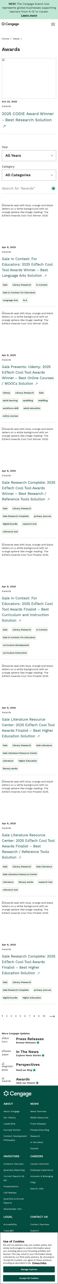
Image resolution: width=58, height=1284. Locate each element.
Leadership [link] (9, 1123)
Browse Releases (26, 1042)
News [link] (16, 38)
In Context (41, 285)
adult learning (10, 400)
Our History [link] (10, 1117)
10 (44, 1016)
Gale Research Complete (16, 516)
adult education (32, 408)
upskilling (28, 400)
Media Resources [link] (39, 1117)
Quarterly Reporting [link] (14, 1170)
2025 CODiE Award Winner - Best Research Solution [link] (28, 116)
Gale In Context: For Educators (19, 292)
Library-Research (22, 285)
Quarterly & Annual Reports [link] (14, 1201)
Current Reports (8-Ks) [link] (14, 1178)
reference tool (10, 531)
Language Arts (10, 300)
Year (5, 147)
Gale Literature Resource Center (20, 753)
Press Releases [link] (38, 1123)
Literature (8, 761)
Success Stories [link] (12, 1130)
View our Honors (25, 1083)
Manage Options (29, 1269)
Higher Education (28, 761)
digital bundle (10, 524)
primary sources (42, 516)
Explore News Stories (28, 1055)
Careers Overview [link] (39, 1164)
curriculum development (16, 645)
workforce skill (10, 408)
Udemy (6, 393)
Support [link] (35, 1230)
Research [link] (35, 1136)
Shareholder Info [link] (12, 1209)
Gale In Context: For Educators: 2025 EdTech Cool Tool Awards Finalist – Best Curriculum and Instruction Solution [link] (27, 609)
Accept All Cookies (29, 1278)
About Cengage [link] (11, 1111)
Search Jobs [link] (36, 1188)
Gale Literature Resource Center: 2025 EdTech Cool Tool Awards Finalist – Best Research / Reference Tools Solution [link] (28, 846)
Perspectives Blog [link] (39, 1130)
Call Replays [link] (10, 1192)
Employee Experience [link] (41, 1170)
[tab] (52, 24)
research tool (30, 524)
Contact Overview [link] (39, 1224)
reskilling (43, 400)
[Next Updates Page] (52, 1016)
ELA (25, 300)
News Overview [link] (38, 1111)
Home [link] (5, 38)
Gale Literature (44, 745)
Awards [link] (34, 1148)
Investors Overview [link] (14, 1164)
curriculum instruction (15, 653)
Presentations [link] (11, 1186)
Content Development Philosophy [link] (15, 1138)
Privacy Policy (39, 1263)
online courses (10, 416)
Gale (5, 285)
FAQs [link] (33, 1182)
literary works (10, 768)
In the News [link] (36, 1142)
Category (8, 166)
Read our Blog (24, 1070)
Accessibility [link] (10, 1224)
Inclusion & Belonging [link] (41, 1176)
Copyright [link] (9, 1230)
